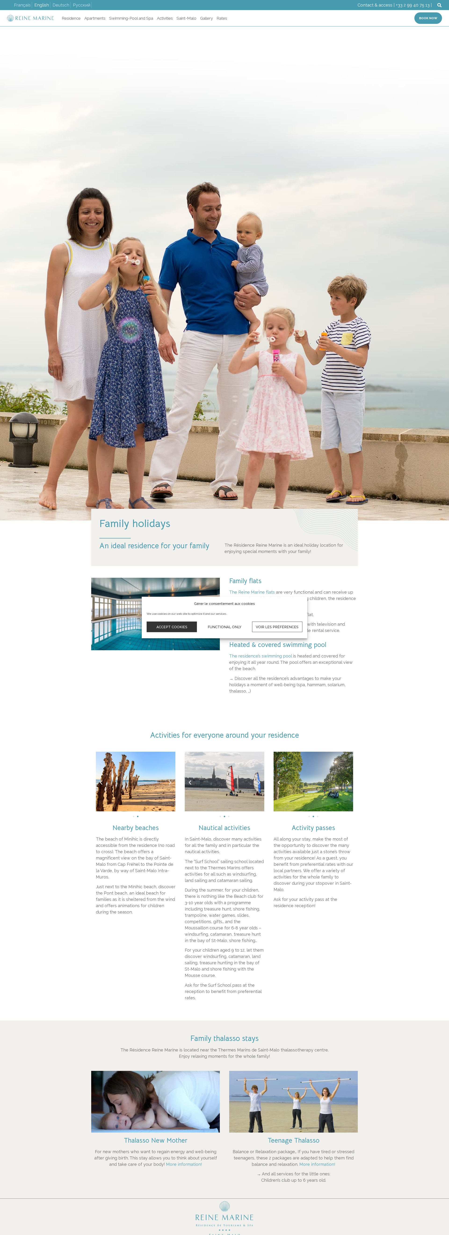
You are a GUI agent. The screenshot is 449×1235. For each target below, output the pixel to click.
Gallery (206, 18)
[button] (439, 5)
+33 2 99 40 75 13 (413, 5)
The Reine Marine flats (252, 592)
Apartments (94, 18)
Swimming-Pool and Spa (131, 18)
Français (22, 5)
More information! (184, 1164)
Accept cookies (171, 627)
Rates (222, 18)
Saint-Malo (186, 18)
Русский (81, 5)
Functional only (224, 627)
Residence (71, 18)
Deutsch (61, 5)
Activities (165, 18)
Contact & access (375, 5)
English (41, 5)
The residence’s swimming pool (260, 656)
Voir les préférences (277, 627)
